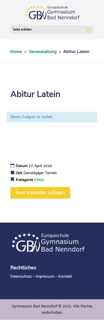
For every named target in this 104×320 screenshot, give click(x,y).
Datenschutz (21, 276)
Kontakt (65, 276)
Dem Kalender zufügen (40, 193)
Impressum (45, 276)
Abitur (39, 179)
